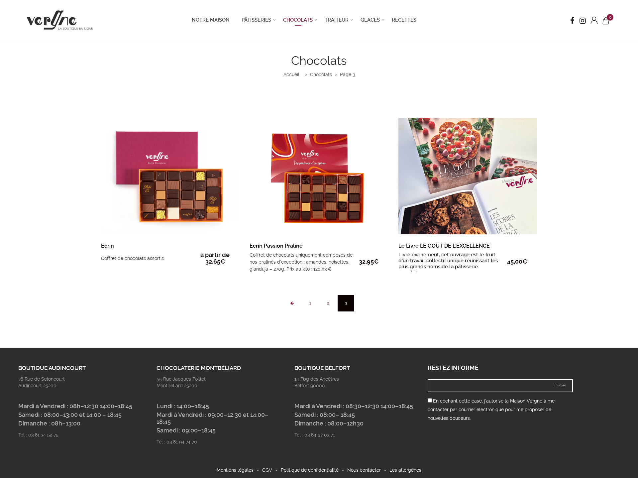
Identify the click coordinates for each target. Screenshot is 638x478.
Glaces (370, 20)
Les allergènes (405, 470)
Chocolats (298, 20)
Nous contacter (364, 470)
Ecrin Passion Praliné (276, 246)
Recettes (404, 20)
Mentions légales (235, 470)
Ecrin (107, 246)
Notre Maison (211, 20)
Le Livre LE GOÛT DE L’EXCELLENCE (444, 246)
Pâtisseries (256, 20)
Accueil (291, 74)
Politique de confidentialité (310, 470)
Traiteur (337, 20)
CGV (267, 470)
